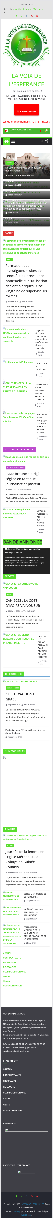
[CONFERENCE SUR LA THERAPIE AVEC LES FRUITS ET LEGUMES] (18, 395)
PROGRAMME (9, 962)
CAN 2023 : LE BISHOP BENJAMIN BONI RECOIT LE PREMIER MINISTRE (43, 646)
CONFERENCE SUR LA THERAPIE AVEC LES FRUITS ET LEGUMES (41, 392)
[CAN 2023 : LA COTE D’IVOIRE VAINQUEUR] (26, 586)
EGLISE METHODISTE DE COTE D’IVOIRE (35, 895)
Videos (6, 981)
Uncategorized (13, 688)
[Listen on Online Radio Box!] (46, 131)
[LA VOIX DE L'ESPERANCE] (6, 141)
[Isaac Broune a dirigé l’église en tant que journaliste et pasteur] (26, 459)
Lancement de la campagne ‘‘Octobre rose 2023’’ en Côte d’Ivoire (42, 423)
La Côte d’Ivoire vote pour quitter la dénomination (24, 169)
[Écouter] (6, 130)
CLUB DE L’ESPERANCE (14, 972)
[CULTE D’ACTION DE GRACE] (26, 682)
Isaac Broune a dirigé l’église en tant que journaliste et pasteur (23, 478)
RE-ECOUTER (9, 967)
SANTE (9, 259)
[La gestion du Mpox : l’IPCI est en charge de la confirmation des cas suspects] (18, 342)
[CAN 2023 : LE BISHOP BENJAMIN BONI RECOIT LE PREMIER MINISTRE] (19, 650)
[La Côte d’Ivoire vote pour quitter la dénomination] (26, 155)
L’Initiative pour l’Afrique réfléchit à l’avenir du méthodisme (25, 731)
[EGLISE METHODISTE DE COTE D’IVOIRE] (12, 897)
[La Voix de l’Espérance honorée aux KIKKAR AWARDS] (19, 522)
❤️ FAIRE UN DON (26, 111)
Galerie (6, 976)
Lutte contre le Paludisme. (41, 366)
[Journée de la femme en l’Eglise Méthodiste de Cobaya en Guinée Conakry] (26, 837)
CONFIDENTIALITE (12, 958)
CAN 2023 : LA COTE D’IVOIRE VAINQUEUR (23, 603)
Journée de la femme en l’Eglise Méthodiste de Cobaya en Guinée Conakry (25, 859)
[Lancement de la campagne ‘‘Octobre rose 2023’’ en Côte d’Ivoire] (19, 427)
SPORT (9, 594)
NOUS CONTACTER (12, 986)
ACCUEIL (10, 162)
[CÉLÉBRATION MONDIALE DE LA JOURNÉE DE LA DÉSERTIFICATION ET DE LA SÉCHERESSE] (12, 935)
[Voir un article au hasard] (46, 141)
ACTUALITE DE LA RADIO (15, 467)
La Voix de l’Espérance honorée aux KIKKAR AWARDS (42, 518)
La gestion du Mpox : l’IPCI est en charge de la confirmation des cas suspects (41, 339)
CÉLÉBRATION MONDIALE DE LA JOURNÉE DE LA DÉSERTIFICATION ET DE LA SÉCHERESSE (35, 933)
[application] (26, 561)
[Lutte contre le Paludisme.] (18, 370)
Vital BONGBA (28, 175)
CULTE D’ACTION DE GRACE (21, 696)
